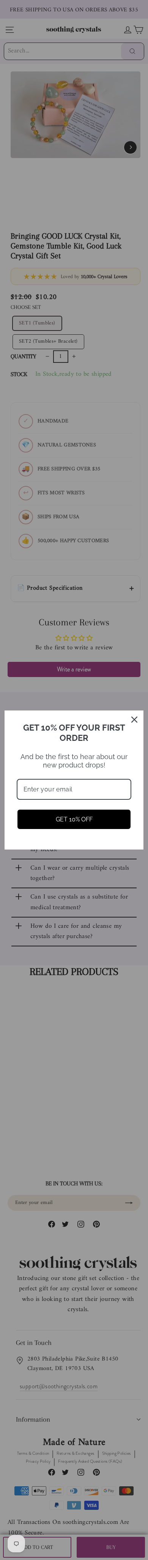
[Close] (134, 719)
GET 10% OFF (74, 819)
